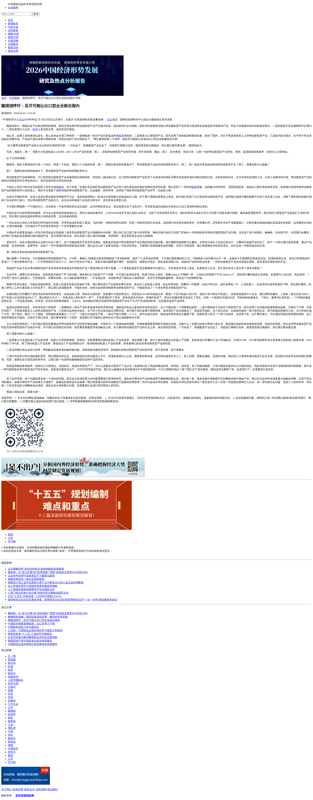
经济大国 (13, 683)
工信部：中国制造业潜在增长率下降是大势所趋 (35, 630)
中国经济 (13, 748)
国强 (10, 534)
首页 (10, 20)
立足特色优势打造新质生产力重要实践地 (31, 575)
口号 (10, 707)
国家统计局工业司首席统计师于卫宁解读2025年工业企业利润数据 (45, 582)
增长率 (12, 728)
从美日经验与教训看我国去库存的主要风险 (32, 637)
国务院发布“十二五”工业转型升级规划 (30, 633)
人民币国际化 (15, 680)
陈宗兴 (12, 663)
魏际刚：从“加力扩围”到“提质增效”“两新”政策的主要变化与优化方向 (48, 572)
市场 (10, 697)
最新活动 (13, 47)
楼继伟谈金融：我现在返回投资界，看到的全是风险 (38, 616)
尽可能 (12, 541)
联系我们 (53, 789)
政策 (61, 187)
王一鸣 (12, 656)
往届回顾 (13, 40)
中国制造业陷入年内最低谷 (23, 627)
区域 (10, 666)
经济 (35, 129)
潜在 (10, 735)
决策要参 (13, 30)
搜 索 (35, 14)
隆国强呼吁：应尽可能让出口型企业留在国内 (34, 620)
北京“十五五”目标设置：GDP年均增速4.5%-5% (35, 596)
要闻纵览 (13, 23)
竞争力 (12, 752)
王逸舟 (12, 687)
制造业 (12, 741)
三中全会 (13, 704)
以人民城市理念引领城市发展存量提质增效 (32, 586)
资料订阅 (13, 37)
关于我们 (6, 789)
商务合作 (29, 789)
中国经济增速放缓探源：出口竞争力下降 (31, 623)
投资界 (12, 714)
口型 (10, 538)
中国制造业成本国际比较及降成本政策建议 (32, 644)
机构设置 (18, 789)
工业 (10, 724)
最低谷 (12, 738)
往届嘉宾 (13, 44)
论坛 (21, 119)
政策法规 (13, 51)
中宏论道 (13, 27)
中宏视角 (14, 98)
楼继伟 (12, 711)
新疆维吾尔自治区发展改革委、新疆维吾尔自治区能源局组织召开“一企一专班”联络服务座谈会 (62, 599)
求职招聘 (41, 789)
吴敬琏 (12, 700)
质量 (10, 690)
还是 (10, 693)
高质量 (12, 659)
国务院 (12, 721)
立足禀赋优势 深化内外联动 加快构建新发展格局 (36, 568)
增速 (10, 745)
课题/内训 (13, 33)
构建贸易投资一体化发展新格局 (26, 579)
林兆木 (12, 673)
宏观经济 (13, 676)
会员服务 (13, 7)
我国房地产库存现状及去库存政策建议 (30, 640)
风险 (10, 717)
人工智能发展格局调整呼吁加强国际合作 (31, 589)
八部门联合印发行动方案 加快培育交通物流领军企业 (38, 592)
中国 (10, 731)
